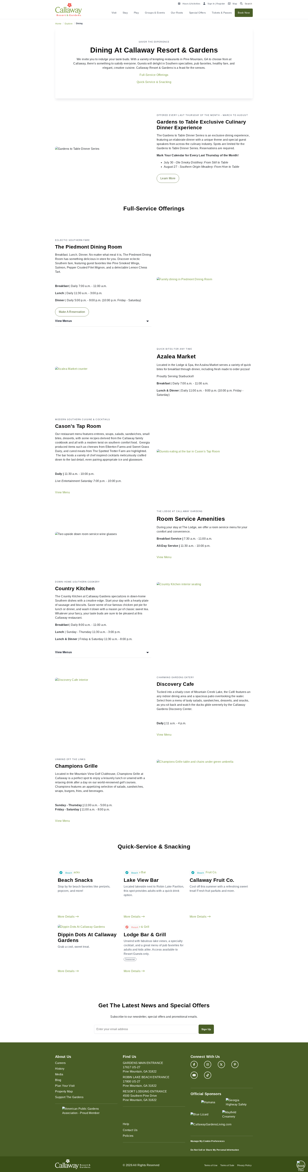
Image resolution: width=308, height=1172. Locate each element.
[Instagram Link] (207, 1064)
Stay (125, 12)
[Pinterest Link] (234, 1064)
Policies (128, 1135)
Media (59, 1074)
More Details (66, 916)
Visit (114, 12)
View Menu (62, 492)
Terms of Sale (227, 1165)
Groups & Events (155, 12)
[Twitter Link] (221, 1064)
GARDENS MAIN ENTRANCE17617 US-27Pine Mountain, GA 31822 (143, 1067)
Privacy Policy (244, 1165)
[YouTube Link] (194, 1075)
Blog (58, 1080)
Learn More (167, 178)
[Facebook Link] (194, 1064)
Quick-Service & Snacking (154, 81)
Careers (60, 1062)
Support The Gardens (69, 1097)
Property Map (64, 1091)
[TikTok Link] (207, 1075)
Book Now (244, 12)
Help (126, 1124)
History (59, 1068)
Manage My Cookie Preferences (208, 1141)
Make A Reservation (72, 311)
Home (58, 23)
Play (136, 12)
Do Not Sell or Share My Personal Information (215, 1150)
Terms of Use (211, 1165)
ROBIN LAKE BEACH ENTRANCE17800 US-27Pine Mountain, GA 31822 (146, 1081)
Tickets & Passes (222, 12)
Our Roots (177, 12)
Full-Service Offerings (154, 74)
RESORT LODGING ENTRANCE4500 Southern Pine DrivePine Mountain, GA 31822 (145, 1095)
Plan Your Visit (65, 1085)
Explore (69, 23)
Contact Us (130, 1130)
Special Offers (197, 12)
